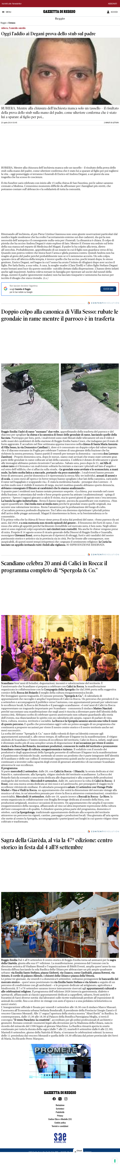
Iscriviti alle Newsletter (12, 4)
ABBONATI (112, 4)
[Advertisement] (23, 147)
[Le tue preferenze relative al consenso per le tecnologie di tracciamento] (115, 1161)
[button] (60, 1061)
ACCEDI (114, 12)
